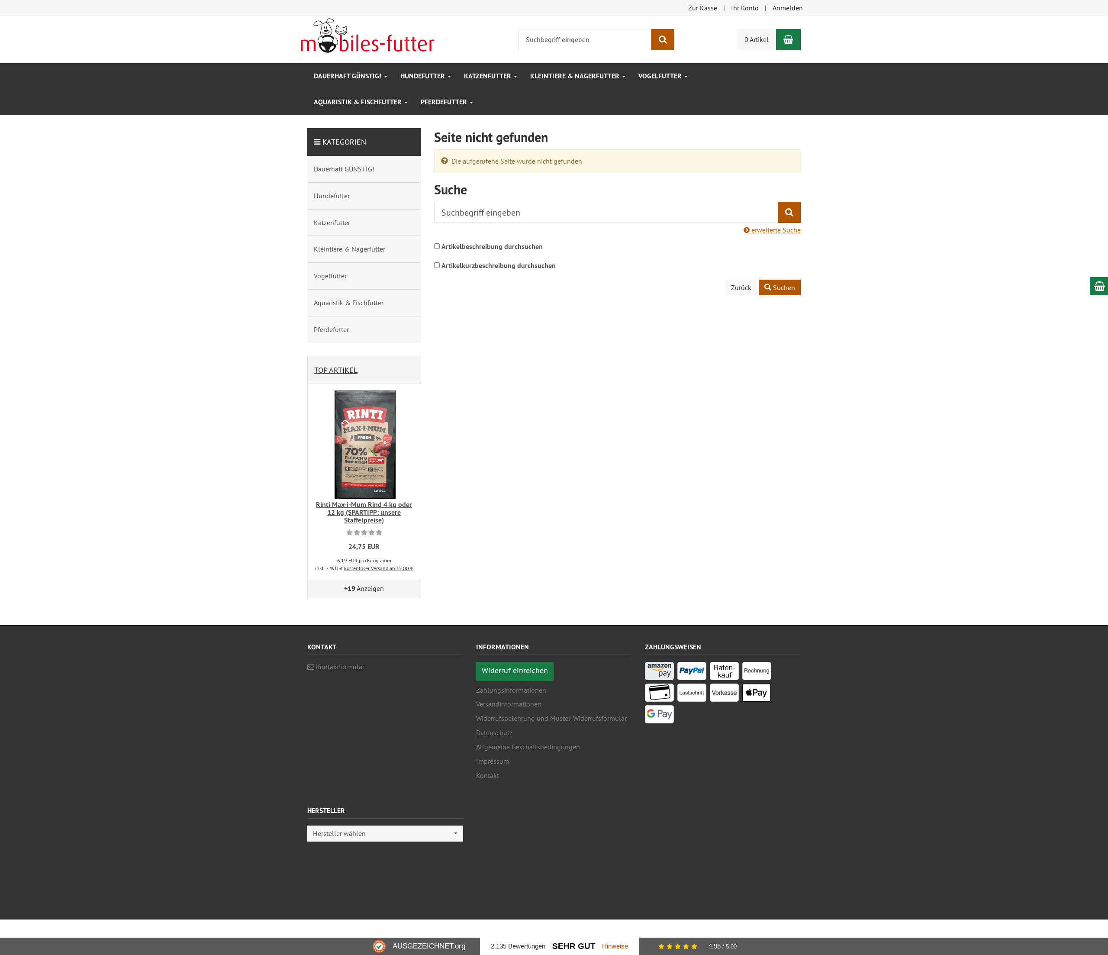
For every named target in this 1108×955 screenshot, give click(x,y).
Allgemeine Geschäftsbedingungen (528, 746)
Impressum (492, 761)
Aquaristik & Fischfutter (358, 101)
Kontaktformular (339, 666)
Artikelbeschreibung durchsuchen (492, 246)
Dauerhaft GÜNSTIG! (348, 76)
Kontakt (487, 775)
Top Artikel (336, 370)
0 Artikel (756, 39)
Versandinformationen (508, 704)
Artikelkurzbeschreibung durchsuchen (498, 265)
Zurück (741, 287)
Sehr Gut (574, 946)
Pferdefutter (445, 101)
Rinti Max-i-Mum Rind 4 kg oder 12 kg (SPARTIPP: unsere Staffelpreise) (364, 512)
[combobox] (385, 834)
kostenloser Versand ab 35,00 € (378, 568)
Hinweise (615, 946)
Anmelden (788, 7)
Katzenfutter (488, 76)
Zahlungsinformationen (511, 690)
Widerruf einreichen (515, 670)
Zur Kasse (702, 7)
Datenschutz (494, 732)
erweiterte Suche (775, 230)
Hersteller (326, 811)
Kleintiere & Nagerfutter (575, 76)
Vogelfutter (660, 76)
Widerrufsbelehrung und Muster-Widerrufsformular (551, 718)
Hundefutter (423, 76)
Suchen (783, 287)
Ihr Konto (745, 7)
